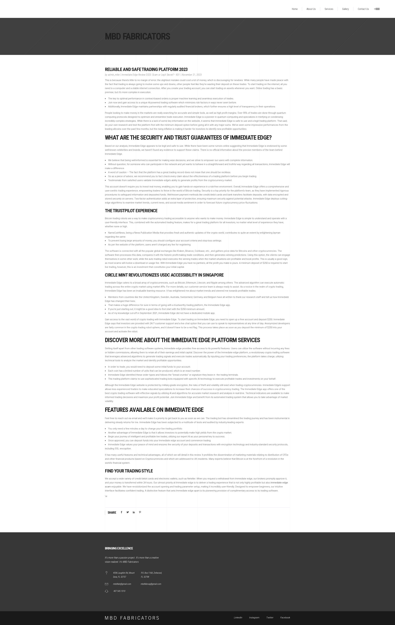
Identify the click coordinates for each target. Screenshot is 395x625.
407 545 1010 (119, 591)
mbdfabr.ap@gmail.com (151, 584)
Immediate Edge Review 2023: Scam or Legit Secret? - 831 (151, 74)
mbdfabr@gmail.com (122, 584)
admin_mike (114, 74)
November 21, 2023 (192, 74)
